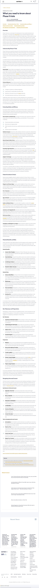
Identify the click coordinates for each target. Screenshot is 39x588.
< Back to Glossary (6, 7)
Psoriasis (31, 558)
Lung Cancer (22, 560)
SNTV (12, 574)
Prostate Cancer (32, 561)
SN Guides (24, 574)
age (33, 150)
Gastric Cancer (22, 551)
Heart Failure (22, 554)
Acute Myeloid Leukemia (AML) (13, 552)
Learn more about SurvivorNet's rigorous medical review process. (15, 453)
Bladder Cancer (13, 554)
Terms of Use (29, 574)
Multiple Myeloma (23, 563)
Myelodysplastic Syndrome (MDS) (23, 567)
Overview (4, 24)
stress (29, 357)
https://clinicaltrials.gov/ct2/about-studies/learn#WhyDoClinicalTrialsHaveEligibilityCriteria (19, 464)
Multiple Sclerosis (23, 564)
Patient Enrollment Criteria (8, 25)
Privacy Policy (34, 574)
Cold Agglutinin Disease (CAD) (13, 562)
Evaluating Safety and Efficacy (26, 24)
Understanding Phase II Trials (13, 24)
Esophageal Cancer (14, 568)
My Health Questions (17, 574)
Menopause (32, 554)
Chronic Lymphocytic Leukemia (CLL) (14, 558)
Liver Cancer (22, 558)
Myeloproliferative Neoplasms (33, 552)
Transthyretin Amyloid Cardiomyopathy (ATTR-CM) (34, 567)
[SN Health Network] (4, 554)
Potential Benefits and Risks (19, 25)
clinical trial (17, 34)
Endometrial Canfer (14, 567)
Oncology (5, 218)
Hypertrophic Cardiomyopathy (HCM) (24, 557)
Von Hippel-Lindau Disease (33, 571)
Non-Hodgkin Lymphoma (32, 556)
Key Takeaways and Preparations (9, 27)
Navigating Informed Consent (22, 27)
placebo (17, 73)
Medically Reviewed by (11, 20)
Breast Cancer (13, 555)
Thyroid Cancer (32, 564)
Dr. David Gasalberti (18, 20)
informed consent (10, 385)
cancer (19, 93)
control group (14, 136)
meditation (15, 360)
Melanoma (22, 561)
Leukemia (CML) (13, 564)
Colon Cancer (13, 565)
